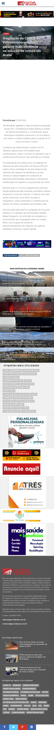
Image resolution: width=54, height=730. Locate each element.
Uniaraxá (7, 398)
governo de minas (11, 377)
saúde (25, 401)
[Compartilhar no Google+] (22, 727)
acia (14, 401)
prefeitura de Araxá (32, 255)
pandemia (17, 370)
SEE (19, 401)
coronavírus (26, 398)
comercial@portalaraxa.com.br (14, 624)
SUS (32, 401)
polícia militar (10, 387)
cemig (16, 398)
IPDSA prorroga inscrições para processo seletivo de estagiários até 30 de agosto (32, 657)
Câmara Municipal (31, 370)
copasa (25, 408)
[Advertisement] (27, 88)
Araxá (23, 384)
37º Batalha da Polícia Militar (16, 394)
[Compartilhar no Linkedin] (31, 727)
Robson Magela (29, 374)
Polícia (7, 401)
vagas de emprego (11, 384)
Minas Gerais (9, 391)
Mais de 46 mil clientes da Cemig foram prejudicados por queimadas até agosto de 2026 (33, 644)
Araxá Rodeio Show (12, 408)
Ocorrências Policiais (13, 381)
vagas (33, 394)
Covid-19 (7, 370)
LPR (21, 255)
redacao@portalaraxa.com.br (14, 620)
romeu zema (24, 387)
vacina (28, 381)
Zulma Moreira (10, 411)
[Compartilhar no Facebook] (4, 727)
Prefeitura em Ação (26, 411)
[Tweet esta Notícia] (13, 727)
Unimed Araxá (17, 404)
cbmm (31, 384)
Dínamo (7, 404)
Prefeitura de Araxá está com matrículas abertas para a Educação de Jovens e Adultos (32, 670)
